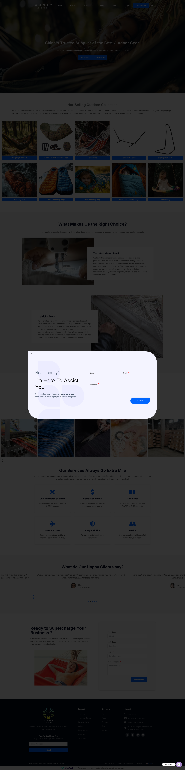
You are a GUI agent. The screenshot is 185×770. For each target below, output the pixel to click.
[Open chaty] (179, 764)
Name (92, 373)
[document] (92, 385)
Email (125, 373)
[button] (31, 353)
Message (94, 384)
